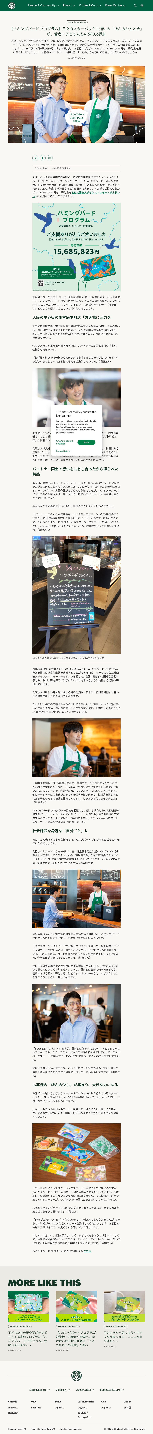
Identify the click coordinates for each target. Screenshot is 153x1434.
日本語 (127, 1408)
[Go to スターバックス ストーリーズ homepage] (11, 5)
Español (82, 1412)
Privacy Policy (16, 1429)
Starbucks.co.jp (37, 1389)
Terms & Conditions (41, 1429)
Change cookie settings (64, 442)
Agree (86, 442)
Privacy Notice (63, 451)
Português (83, 1417)
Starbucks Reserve (110, 1389)
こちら (87, 1251)
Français (12, 1412)
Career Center (83, 1389)
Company (61, 1389)
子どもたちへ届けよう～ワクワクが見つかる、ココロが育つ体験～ (123, 1337)
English (12, 1408)
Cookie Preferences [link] (70, 1429)
